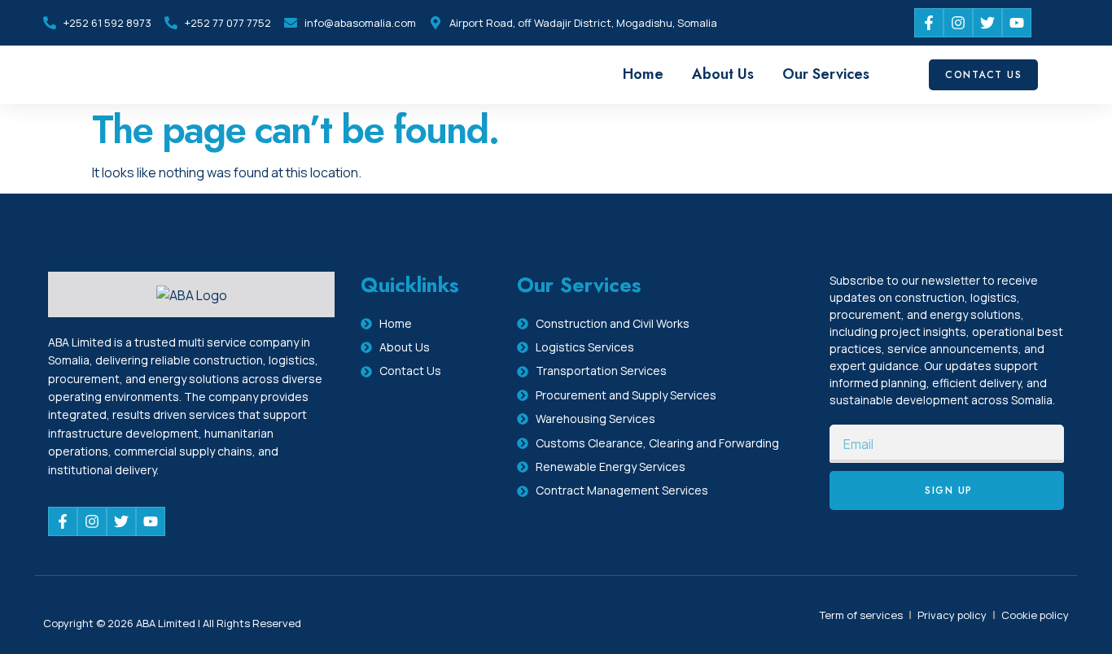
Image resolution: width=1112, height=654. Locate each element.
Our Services (825, 74)
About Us (723, 74)
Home (643, 74)
